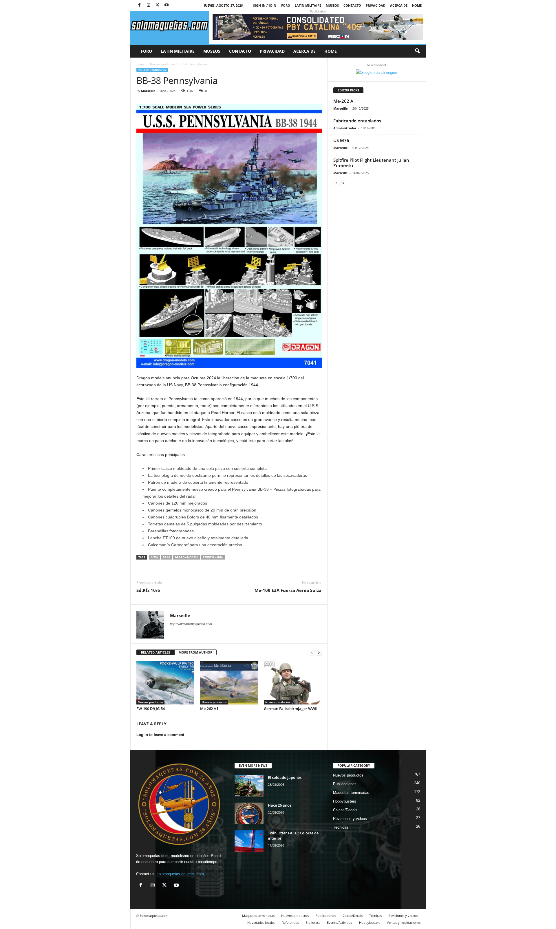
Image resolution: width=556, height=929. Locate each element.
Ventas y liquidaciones (403, 922)
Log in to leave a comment (160, 735)
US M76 (341, 140)
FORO (285, 5)
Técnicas (340, 827)
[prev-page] (312, 653)
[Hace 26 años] (249, 813)
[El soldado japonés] (249, 785)
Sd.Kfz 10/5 (148, 590)
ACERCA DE (398, 5)
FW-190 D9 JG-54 (150, 708)
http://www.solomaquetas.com (191, 624)
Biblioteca (313, 922)
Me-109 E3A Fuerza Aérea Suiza (288, 590)
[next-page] (319, 653)
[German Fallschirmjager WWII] (293, 682)
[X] (157, 5)
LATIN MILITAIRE (308, 5)
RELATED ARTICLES (155, 652)
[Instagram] (148, 5)
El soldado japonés (284, 777)
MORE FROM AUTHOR (195, 652)
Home (417, 5)
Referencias (290, 922)
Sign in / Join (264, 5)
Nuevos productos (162, 64)
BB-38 (166, 557)
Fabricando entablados (357, 121)
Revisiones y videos (350, 818)
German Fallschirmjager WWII (290, 708)
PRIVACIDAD (375, 5)
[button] (417, 51)
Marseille (148, 91)
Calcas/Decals (345, 810)
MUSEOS (332, 5)
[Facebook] (139, 5)
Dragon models (186, 557)
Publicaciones (344, 784)
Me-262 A (343, 101)
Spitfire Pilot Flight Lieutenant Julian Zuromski (371, 162)
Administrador (344, 128)
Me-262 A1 (209, 708)
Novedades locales (261, 922)
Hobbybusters (344, 801)
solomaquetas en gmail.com (180, 874)
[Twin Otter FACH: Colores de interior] (249, 841)
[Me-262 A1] (229, 682)
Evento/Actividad (339, 922)
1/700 (154, 557)
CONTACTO (352, 5)
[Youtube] (166, 5)
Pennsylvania (213, 557)
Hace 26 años (279, 805)
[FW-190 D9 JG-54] (165, 682)
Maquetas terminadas (351, 792)
